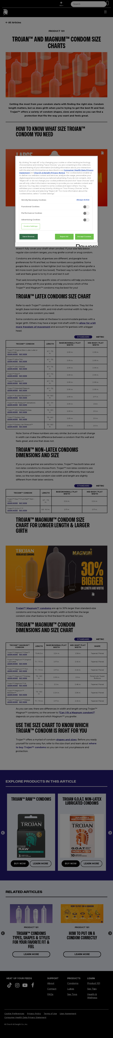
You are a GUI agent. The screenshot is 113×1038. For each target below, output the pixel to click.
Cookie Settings (31, 226)
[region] (56, 201)
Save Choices (29, 237)
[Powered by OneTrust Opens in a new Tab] (86, 245)
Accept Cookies (84, 237)
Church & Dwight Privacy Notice (49, 173)
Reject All (64, 237)
